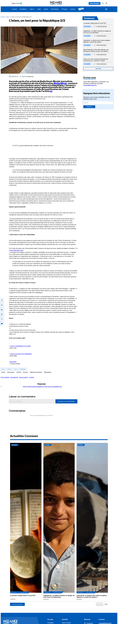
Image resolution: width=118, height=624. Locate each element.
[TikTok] (2, 314)
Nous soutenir (23, 377)
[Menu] (106, 9)
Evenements (14, 377)
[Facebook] (2, 300)
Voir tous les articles (17, 604)
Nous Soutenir (94, 3)
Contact (72, 9)
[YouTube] (2, 323)
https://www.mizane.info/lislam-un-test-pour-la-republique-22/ (42, 386)
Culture (46, 9)
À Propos (64, 9)
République (23, 369)
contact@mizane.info (90, 85)
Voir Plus (98, 68)
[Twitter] (2, 319)
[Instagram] (2, 305)
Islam (32, 9)
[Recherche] (103, 3)
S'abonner (89, 106)
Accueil (14, 9)
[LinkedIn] (2, 309)
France (15, 369)
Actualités (23, 9)
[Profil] (106, 3)
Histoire (9, 369)
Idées (39, 9)
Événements (55, 9)
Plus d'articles (5, 377)
